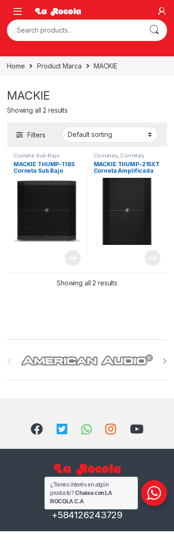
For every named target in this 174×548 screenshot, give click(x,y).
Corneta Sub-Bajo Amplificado (36, 158)
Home (16, 66)
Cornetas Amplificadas (119, 158)
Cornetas (106, 155)
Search (154, 30)
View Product (68, 258)
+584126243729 (87, 515)
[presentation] (165, 361)
